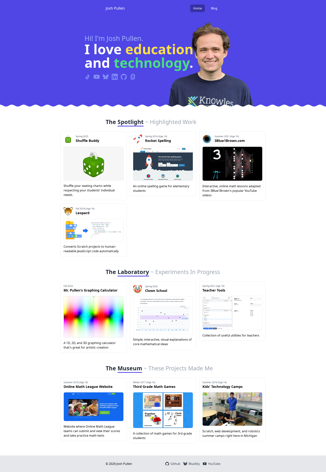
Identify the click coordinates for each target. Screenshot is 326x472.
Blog (214, 8)
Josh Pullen (115, 8)
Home (197, 8)
